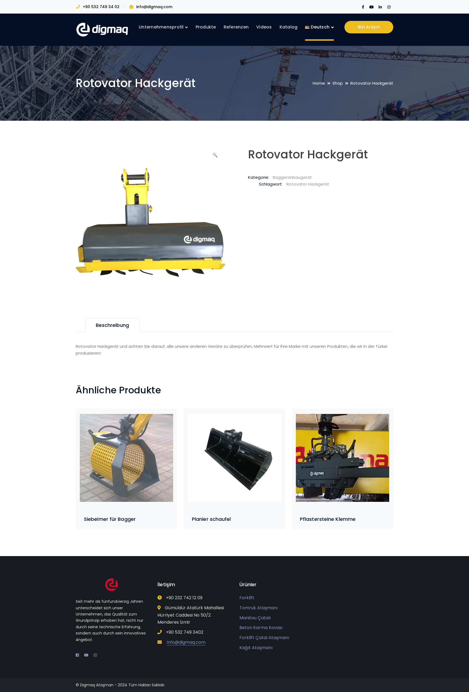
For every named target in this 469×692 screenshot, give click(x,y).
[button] (215, 157)
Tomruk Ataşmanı (258, 608)
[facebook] (77, 655)
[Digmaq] (103, 29)
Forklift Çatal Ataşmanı (264, 637)
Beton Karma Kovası (261, 627)
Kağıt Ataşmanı (255, 648)
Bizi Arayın (369, 27)
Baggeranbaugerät (292, 177)
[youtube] (86, 655)
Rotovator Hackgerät (307, 184)
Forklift (246, 598)
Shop (337, 83)
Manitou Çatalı (255, 618)
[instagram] (95, 655)
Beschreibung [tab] (112, 325)
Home (319, 83)
